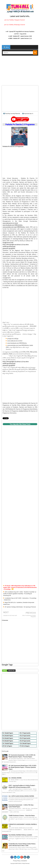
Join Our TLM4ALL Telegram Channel (15, 20)
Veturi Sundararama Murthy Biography (29, 616)
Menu (7, 47)
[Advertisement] (20, 71)
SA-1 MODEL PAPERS (15, 778)
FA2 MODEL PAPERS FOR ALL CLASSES (20, 835)
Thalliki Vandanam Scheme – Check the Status (22, 815)
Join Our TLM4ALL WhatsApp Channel (14, 24)
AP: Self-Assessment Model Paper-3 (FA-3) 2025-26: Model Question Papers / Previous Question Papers (23, 767)
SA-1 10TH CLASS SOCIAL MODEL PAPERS (21, 796)
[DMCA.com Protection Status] (9, 670)
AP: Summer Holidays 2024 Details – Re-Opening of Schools (20, 607)
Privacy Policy (16, 861)
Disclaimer (24, 861)
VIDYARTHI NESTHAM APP (10, 615)
